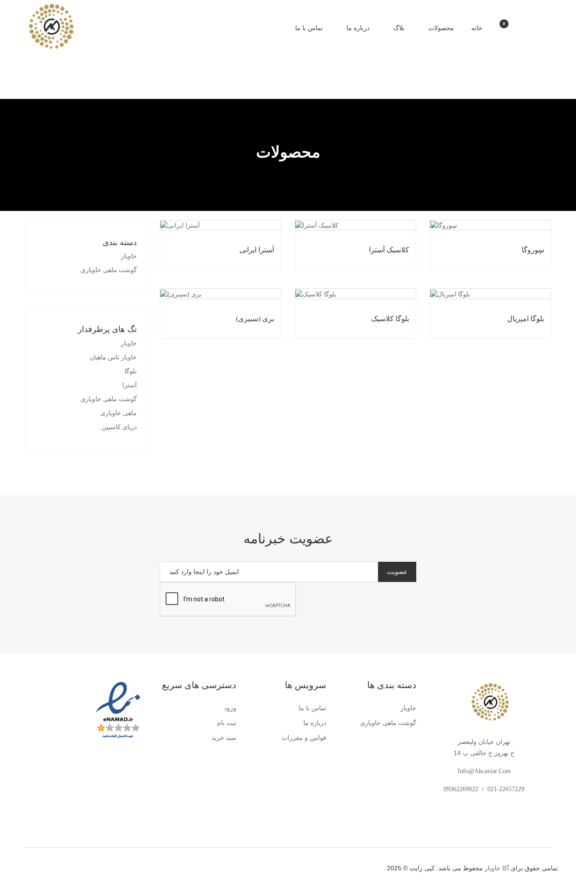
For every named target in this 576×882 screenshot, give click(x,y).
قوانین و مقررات (304, 737)
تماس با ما (309, 28)
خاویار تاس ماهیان (113, 357)
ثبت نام (226, 723)
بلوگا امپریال (525, 318)
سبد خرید (224, 737)
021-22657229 (505, 789)
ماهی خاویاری (118, 413)
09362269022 (461, 789)
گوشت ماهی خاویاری (109, 270)
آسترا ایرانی (256, 250)
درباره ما (357, 28)
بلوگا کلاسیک (390, 318)
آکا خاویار (497, 868)
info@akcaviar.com (484, 771)
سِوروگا (533, 250)
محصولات (440, 28)
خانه (476, 28)
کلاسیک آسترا (389, 250)
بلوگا (131, 371)
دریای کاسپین (119, 427)
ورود (230, 708)
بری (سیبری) (255, 318)
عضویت (397, 572)
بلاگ (398, 28)
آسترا (129, 385)
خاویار (129, 256)
